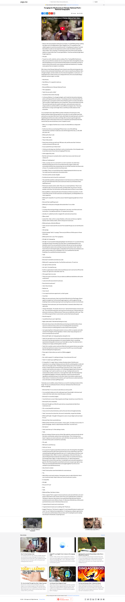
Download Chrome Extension (73, 4)
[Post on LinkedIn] (47, 13)
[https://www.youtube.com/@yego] (98, 599)
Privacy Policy (42, 599)
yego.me (23, 2)
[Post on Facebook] (42, 13)
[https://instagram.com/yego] (91, 599)
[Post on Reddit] (49, 13)
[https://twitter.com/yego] (88, 599)
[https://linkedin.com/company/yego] (93, 599)
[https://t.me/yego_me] (101, 599)
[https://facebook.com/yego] (85, 599)
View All (103, 535)
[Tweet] (45, 13)
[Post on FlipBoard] (52, 13)
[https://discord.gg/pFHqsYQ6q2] (104, 599)
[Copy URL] (54, 13)
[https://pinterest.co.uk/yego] (96, 599)
